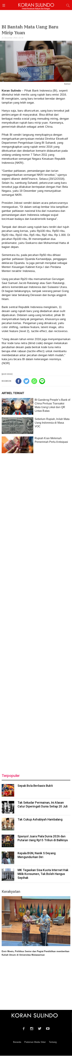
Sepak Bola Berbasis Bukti (35, 785)
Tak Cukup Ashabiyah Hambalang (40, 819)
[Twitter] (26, 381)
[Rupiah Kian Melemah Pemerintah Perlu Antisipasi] (17, 444)
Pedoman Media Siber (35, 1042)
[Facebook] (18, 381)
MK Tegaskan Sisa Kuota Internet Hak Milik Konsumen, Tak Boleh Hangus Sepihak (43, 873)
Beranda (17, 1042)
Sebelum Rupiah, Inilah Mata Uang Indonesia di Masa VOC (52, 423)
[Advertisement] (36, 611)
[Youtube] (48, 1028)
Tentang (53, 1042)
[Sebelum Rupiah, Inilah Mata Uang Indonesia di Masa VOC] (17, 425)
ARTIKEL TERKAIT (13, 393)
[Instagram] (31, 1028)
